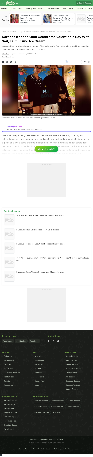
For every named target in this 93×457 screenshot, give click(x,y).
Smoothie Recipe (10, 425)
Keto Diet (7, 364)
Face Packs (39, 377)
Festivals (79, 9)
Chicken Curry (58, 401)
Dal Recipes (70, 377)
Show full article (45, 149)
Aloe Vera (39, 356)
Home (4, 32)
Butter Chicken (57, 407)
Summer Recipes (10, 400)
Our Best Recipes (12, 211)
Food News (17, 9)
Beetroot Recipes (73, 385)
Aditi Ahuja (5, 54)
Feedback (46, 449)
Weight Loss (7, 341)
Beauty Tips (39, 381)
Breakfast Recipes (42, 412)
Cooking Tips (21, 341)
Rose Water (39, 360)
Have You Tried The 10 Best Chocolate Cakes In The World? (40, 216)
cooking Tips (30, 9)
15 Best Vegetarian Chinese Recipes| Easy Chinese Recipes (40, 272)
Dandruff (38, 373)
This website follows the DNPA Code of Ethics (46, 440)
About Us (36, 449)
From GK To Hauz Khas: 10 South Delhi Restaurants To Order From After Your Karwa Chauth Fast (52, 259)
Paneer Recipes (72, 364)
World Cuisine (53, 9)
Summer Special (10, 396)
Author (56, 449)
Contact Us (66, 449)
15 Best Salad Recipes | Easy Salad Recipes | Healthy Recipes (41, 244)
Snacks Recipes (72, 389)
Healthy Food (9, 377)
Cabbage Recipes (73, 381)
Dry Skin (38, 368)
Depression (8, 368)
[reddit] (15, 62)
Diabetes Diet (9, 360)
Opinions (42, 9)
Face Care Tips (10, 421)
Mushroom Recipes (73, 368)
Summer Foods (10, 404)
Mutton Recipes (74, 401)
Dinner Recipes (72, 356)
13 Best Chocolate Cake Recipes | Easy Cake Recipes (37, 230)
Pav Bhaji (57, 412)
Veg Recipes (70, 352)
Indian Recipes (40, 396)
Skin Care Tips (9, 417)
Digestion (7, 381)
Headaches (8, 385)
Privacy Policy (24, 449)
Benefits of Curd (10, 413)
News (10, 32)
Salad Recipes (71, 360)
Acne (37, 385)
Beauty (37, 352)
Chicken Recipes (41, 401)
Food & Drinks (67, 9)
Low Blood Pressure (12, 373)
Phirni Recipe (9, 429)
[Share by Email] (85, 62)
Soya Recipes (71, 373)
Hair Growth (39, 364)
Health (6, 352)
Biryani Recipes (41, 407)
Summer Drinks (10, 408)
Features (5, 9)
